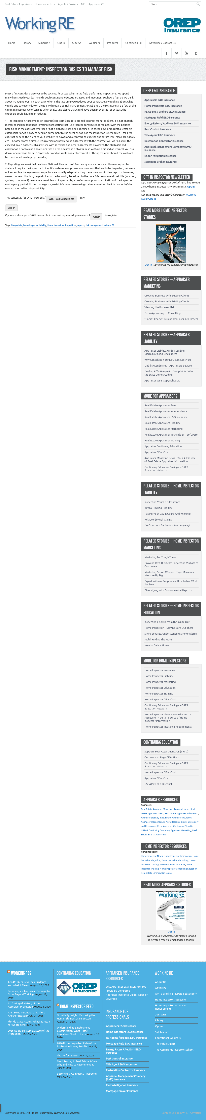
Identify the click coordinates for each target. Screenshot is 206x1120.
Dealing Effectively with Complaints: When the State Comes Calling (169, 373)
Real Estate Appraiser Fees (160, 405)
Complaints (16, 225)
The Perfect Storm (67, 1055)
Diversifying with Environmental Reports (168, 590)
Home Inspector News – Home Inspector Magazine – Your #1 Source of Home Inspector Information (167, 718)
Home (11, 43)
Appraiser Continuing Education (163, 446)
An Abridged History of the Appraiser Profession (24, 1005)
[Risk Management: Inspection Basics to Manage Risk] (45, 25)
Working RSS (21, 973)
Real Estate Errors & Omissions (156, 873)
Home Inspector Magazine (170, 999)
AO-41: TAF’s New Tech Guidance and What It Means (27, 983)
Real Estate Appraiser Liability (162, 423)
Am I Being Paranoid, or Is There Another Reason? (26, 1014)
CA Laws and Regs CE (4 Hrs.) (161, 757)
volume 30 (109, 225)
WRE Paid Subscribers (61, 199)
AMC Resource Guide (176, 822)
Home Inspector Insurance (159, 670)
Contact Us (168, 1113)
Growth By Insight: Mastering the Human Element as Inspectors (76, 1017)
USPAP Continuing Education (155, 830)
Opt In (148, 264)
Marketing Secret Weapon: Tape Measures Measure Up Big (169, 573)
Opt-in (191, 186)
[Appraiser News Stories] (171, 893)
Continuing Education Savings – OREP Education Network (166, 468)
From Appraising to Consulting (162, 313)
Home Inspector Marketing (160, 682)
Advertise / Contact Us (162, 43)
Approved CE (96, 4)
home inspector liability (34, 225)
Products (112, 43)
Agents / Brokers (68, 4)
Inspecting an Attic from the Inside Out (167, 622)
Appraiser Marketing (181, 830)
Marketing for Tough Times (160, 557)
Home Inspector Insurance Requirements (168, 726)
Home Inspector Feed (77, 1006)
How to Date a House (156, 645)
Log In (11, 208)
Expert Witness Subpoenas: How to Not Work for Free (171, 582)
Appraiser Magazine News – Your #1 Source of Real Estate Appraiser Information (170, 459)
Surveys (76, 43)
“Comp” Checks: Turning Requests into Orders (171, 319)
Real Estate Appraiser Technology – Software (171, 434)
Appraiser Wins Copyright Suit (162, 380)
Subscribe (44, 43)
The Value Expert (165, 1044)
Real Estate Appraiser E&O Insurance (165, 417)
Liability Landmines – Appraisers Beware (168, 365)
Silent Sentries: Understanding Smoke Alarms (171, 633)
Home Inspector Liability (158, 676)
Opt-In (61, 43)
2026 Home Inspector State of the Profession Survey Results (76, 1044)
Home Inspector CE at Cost (160, 699)
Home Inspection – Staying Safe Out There (168, 628)
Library (27, 43)
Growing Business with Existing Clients (166, 295)
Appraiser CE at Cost (156, 452)
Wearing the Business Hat (159, 307)
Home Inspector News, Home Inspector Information (166, 856)
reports (80, 225)
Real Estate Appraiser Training (162, 440)
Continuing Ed (133, 43)
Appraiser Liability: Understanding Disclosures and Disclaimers (164, 352)
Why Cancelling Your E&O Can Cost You (167, 359)
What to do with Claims (158, 519)
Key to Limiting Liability (158, 508)
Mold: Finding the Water (158, 639)
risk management (94, 225)
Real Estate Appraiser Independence (165, 411)
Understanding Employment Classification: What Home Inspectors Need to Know (73, 1031)
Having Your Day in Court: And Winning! (167, 513)
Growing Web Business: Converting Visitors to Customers (171, 564)
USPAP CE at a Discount (158, 784)
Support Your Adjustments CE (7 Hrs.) (166, 751)
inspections (70, 225)
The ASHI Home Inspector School (174, 1049)
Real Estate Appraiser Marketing (163, 429)
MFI (83, 4)
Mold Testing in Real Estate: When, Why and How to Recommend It (77, 1063)
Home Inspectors (45, 4)
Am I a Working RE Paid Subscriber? (176, 993)
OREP (96, 216)
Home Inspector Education (159, 687)
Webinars (94, 43)
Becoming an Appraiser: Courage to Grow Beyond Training (29, 992)
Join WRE (160, 1014)
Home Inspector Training (158, 693)
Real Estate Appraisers (18, 4)
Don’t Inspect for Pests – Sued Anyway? (167, 525)
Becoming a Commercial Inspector (77, 1073)
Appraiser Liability (150, 817)
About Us (160, 982)
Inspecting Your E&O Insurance (162, 502)
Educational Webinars (168, 1038)
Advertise (161, 988)
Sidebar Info (162, 1032)
